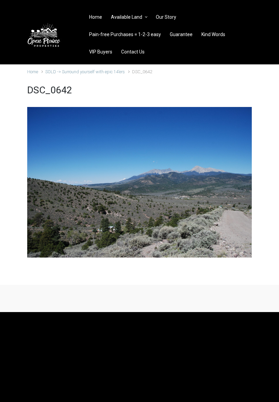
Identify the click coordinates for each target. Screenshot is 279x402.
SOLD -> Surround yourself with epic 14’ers (85, 71)
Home (32, 71)
